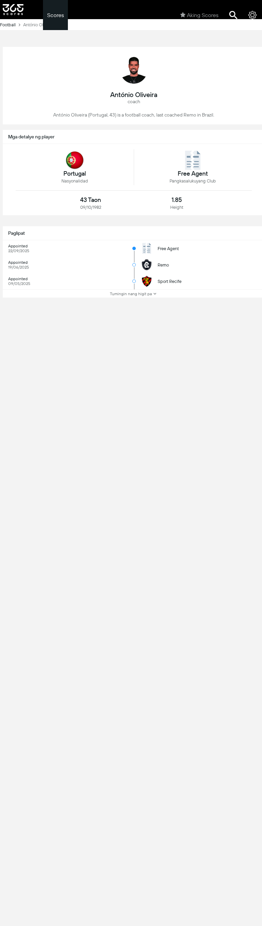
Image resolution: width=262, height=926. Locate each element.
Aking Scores (202, 15)
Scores (55, 15)
